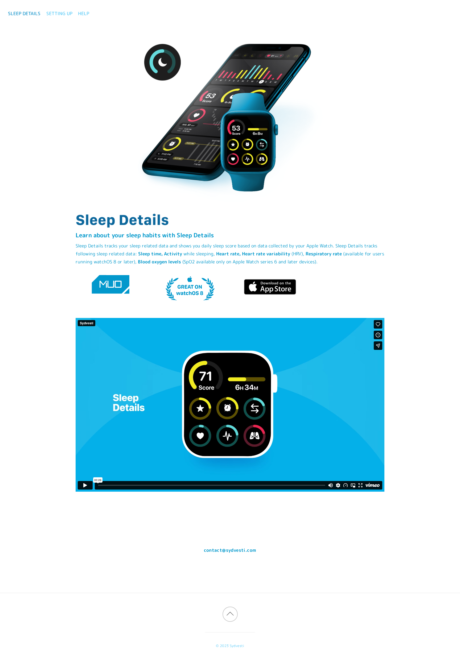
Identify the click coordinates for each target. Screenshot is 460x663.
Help (83, 13)
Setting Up (59, 13)
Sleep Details (24, 13)
